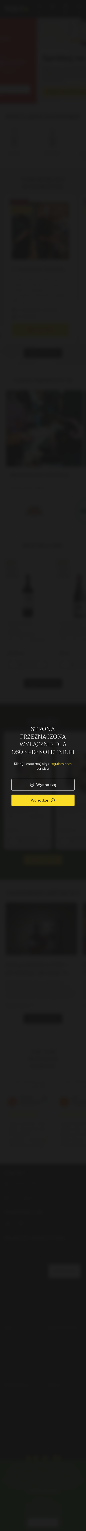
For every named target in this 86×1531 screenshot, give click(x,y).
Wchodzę (40, 800)
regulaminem (61, 764)
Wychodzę (46, 784)
